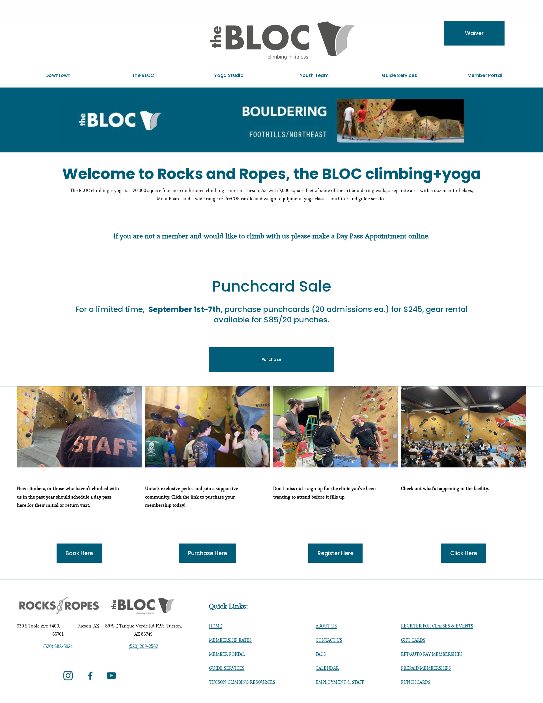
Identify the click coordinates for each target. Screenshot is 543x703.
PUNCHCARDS (415, 682)
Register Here (336, 553)
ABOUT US (326, 626)
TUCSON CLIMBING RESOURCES (242, 682)
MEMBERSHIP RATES (230, 640)
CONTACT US (329, 640)
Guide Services (399, 75)
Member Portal (484, 75)
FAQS (321, 654)
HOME (215, 626)
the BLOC (143, 75)
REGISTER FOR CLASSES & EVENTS (437, 626)
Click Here (463, 553)
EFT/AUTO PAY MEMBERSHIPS (432, 654)
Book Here (79, 553)
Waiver (474, 33)
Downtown (58, 75)
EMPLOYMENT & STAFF (340, 682)
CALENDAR (327, 668)
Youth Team (314, 75)
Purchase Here (207, 553)
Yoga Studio (229, 75)
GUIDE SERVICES (226, 668)
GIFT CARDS (413, 640)
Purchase (271, 359)
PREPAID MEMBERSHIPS (426, 668)
